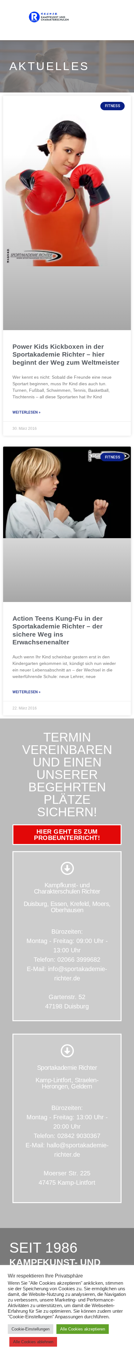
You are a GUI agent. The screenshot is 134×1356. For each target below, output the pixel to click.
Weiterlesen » (26, 412)
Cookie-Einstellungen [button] (31, 1329)
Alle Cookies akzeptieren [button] (82, 1329)
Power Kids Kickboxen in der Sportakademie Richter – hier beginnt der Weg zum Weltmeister (65, 354)
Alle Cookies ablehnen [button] (33, 1341)
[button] (119, 17)
